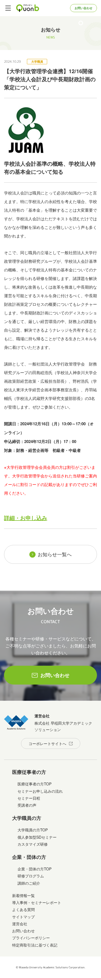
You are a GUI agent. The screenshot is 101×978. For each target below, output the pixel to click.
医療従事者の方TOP (34, 783)
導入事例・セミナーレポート (36, 902)
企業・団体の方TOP (34, 868)
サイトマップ (23, 916)
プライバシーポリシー (31, 937)
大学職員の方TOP (33, 829)
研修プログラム (31, 875)
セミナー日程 (29, 798)
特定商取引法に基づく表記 (34, 945)
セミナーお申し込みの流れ (40, 791)
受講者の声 (27, 805)
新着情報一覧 (23, 895)
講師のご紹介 (29, 883)
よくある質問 (23, 909)
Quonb (27, 8)
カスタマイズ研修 (33, 844)
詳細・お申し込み (25, 518)
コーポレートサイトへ (47, 743)
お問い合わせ (83, 8)
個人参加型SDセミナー (37, 837)
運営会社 (19, 923)
